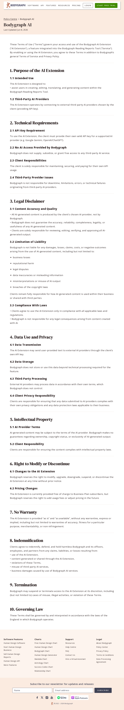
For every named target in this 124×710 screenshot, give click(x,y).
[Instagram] (47, 697)
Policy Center (102, 647)
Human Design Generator (46, 655)
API (42, 5)
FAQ (67, 651)
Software (33, 5)
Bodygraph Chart (42, 651)
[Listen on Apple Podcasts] (80, 697)
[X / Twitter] (42, 697)
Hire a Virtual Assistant (75, 659)
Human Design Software (14, 643)
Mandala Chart (41, 659)
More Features (10, 665)
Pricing (76, 5)
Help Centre (70, 647)
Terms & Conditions (105, 655)
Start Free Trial (106, 5)
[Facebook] (37, 697)
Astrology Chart (41, 663)
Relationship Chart (43, 671)
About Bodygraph (104, 643)
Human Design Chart (44, 647)
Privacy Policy (102, 651)
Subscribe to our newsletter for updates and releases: (62, 684)
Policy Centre (10, 19)
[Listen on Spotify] (62, 697)
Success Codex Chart (44, 667)
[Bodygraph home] (16, 5)
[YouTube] (51, 697)
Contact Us (70, 655)
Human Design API (12, 661)
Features (51, 5)
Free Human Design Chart (46, 643)
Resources (64, 5)
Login (88, 5)
